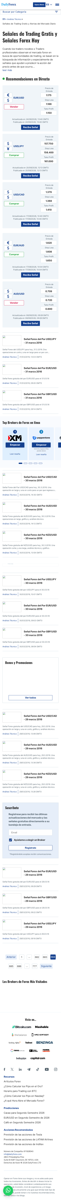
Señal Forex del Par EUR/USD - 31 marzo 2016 (40, 370)
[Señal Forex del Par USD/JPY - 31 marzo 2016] (12, 341)
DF (4, 19)
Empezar (15, 444)
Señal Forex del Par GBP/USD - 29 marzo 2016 (40, 899)
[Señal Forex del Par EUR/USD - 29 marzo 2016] (12, 873)
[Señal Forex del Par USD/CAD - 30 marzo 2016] (12, 479)
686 (19, 966)
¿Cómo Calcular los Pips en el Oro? (23, 1086)
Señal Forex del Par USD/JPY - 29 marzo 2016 (40, 925)
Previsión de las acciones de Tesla (23, 1134)
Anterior (11, 956)
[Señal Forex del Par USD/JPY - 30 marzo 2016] (12, 581)
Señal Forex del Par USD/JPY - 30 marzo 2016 (40, 581)
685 (11, 966)
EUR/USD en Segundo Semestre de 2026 (26, 1117)
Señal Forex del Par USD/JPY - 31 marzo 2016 (40, 341)
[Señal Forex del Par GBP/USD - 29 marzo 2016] (12, 899)
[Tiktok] (38, 1069)
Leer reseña (15, 454)
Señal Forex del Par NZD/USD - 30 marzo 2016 (40, 536)
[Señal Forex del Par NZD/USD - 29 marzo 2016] (12, 776)
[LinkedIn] (20, 1069)
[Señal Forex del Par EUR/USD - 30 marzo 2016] (12, 607)
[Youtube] (47, 1069)
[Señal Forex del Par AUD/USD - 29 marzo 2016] (12, 747)
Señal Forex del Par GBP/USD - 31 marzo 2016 (40, 396)
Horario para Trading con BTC (20, 1091)
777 (35, 966)
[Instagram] (55, 1069)
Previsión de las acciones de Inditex (23, 1144)
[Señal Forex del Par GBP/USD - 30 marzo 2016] (12, 633)
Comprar (14, 155)
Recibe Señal (30, 127)
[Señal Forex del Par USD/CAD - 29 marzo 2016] (12, 718)
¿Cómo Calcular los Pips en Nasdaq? (24, 1095)
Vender (14, 106)
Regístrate (30, 847)
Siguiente (46, 966)
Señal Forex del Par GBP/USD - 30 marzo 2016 (40, 633)
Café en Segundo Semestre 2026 (22, 1122)
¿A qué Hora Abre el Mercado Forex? (24, 1100)
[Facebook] (4, 1069)
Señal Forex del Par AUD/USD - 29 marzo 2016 (40, 746)
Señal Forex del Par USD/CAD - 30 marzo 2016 (40, 478)
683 (45, 957)
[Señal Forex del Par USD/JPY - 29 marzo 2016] (12, 925)
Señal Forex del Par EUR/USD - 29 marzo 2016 (40, 873)
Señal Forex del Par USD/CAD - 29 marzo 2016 (40, 717)
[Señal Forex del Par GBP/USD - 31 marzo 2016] (12, 396)
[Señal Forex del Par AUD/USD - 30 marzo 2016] (12, 508)
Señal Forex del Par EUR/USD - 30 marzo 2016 (40, 607)
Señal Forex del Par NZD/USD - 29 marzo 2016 (40, 775)
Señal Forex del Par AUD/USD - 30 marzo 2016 (40, 507)
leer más (7, 70)
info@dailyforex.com (13, 1154)
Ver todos (30, 697)
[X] (12, 1069)
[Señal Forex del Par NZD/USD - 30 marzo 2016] (12, 537)
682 (37, 957)
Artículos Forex (12, 1081)
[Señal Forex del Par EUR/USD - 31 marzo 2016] (12, 370)
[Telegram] (28, 1069)
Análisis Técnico (14, 19)
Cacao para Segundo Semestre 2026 (24, 1112)
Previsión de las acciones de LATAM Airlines (28, 1139)
